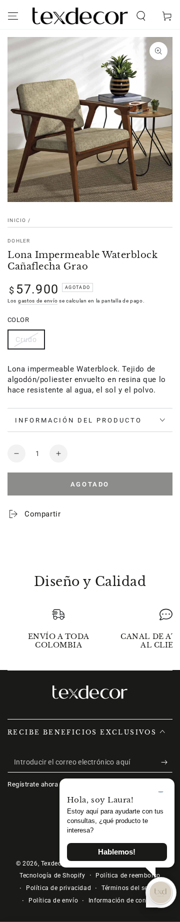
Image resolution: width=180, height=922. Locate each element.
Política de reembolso (128, 875)
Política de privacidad (58, 888)
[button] (141, 16)
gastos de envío (38, 301)
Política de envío (53, 900)
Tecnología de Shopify (53, 875)
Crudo (26, 340)
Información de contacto (125, 900)
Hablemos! (117, 852)
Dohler (19, 241)
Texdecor (54, 863)
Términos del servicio (133, 888)
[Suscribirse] (166, 763)
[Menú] (13, 16)
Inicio (17, 220)
